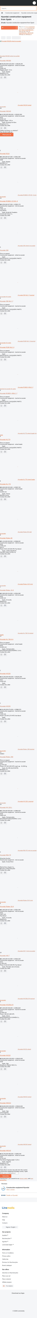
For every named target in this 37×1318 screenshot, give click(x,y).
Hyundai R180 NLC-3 (7, 347)
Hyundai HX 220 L (6, 807)
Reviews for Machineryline (10, 1262)
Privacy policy (6, 1256)
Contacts (4, 1223)
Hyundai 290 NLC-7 (6, 301)
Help (3, 1220)
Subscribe (6, 1176)
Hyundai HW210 (5, 1103)
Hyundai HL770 (5, 439)
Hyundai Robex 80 (6, 538)
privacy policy (24, 1178)
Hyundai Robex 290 (6, 757)
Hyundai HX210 (5, 1055)
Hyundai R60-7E (5, 855)
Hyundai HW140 (5, 111)
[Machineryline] (2, 13)
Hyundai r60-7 (4, 956)
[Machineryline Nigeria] (12, 3)
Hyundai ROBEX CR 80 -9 (9, 201)
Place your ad (7, 134)
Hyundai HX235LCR (6, 1005)
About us (4, 1216)
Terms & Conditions (8, 1253)
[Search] (34, 8)
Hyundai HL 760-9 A (6, 639)
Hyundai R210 (4, 153)
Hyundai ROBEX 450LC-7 (8, 393)
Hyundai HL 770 (5, 484)
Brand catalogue (7, 1265)
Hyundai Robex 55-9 (7, 906)
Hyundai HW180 (5, 60)
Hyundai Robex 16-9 (7, 590)
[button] (34, 3)
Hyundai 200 (4, 250)
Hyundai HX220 (5, 673)
